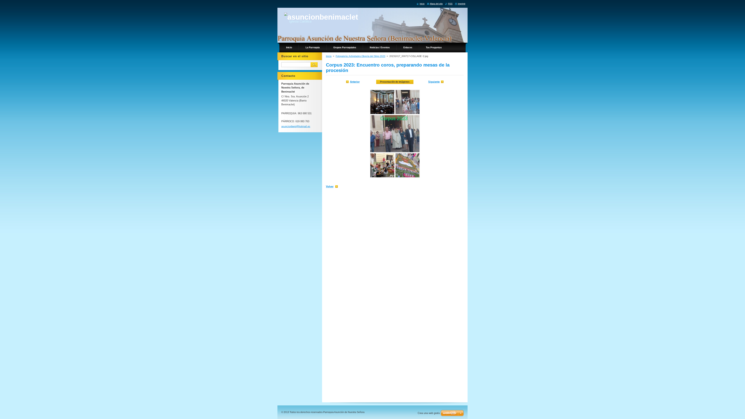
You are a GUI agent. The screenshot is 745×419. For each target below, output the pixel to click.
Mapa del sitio (436, 4)
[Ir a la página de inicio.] (321, 17)
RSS (450, 4)
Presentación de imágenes (395, 82)
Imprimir (461, 4)
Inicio (329, 56)
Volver (330, 186)
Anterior (355, 81)
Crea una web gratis (429, 413)
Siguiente (434, 81)
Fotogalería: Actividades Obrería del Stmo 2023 (360, 56)
